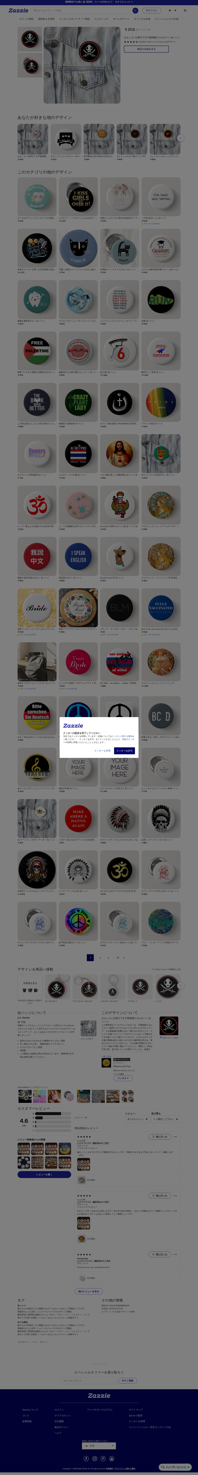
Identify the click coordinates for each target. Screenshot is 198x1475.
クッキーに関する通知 (122, 736)
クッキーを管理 (102, 750)
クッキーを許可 (124, 750)
